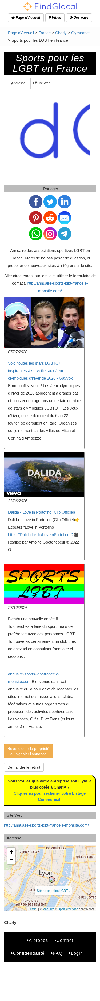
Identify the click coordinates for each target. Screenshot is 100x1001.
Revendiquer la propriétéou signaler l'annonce (28, 751)
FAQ (57, 953)
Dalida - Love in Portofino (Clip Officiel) (41, 512)
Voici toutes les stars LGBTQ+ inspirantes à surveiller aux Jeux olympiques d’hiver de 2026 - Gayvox (40, 370)
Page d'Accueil (27, 18)
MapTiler (48, 909)
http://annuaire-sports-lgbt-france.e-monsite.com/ (46, 825)
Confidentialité (29, 953)
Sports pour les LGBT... (53, 890)
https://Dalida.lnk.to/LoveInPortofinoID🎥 (43, 534)
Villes (56, 18)
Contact (65, 940)
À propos (38, 940)
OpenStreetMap (68, 909)
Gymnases (81, 32)
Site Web (43, 83)
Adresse (19, 83)
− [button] (11, 860)
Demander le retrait (23, 767)
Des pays (81, 18)
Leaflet (33, 909)
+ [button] (11, 852)
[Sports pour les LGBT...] (52, 879)
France (44, 32)
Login (77, 953)
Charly (61, 32)
